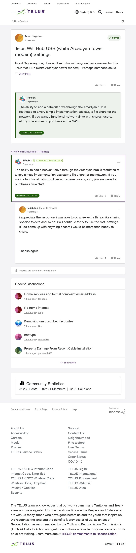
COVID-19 (75, 461)
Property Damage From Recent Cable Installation (58, 348)
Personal (16, 3)
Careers (16, 438)
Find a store (76, 442)
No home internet (36, 307)
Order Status (77, 456)
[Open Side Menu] (12, 11)
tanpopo (42, 298)
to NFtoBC (51, 207)
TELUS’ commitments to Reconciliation (88, 534)
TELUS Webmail (79, 483)
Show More (25, 73)
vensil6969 (43, 339)
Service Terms (78, 452)
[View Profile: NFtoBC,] (22, 99)
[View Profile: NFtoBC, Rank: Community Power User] (18, 162)
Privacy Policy (59, 409)
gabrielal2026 (45, 353)
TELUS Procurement (82, 478)
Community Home (20, 409)
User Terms (76, 447)
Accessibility (19, 433)
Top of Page (41, 409)
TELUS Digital (77, 469)
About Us (17, 428)
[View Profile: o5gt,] (18, 309)
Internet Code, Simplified (28, 473)
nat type (30, 335)
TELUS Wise (77, 488)
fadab (28, 36)
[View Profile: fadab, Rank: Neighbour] (19, 38)
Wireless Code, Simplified (28, 483)
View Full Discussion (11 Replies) (31, 151)
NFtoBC (32, 97)
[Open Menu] (123, 21)
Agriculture (63, 3)
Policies (16, 447)
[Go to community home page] (31, 12)
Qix (40, 325)
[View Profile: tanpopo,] (18, 296)
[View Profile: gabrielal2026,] (18, 350)
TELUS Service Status (26, 452)
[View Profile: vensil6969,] (18, 337)
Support (73, 428)
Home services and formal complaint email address (60, 294)
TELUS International (82, 473)
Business (32, 3)
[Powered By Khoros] (117, 411)
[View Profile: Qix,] (18, 323)
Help (74, 409)
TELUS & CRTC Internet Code (32, 469)
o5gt (40, 312)
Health (47, 3)
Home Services (21, 21)
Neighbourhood (79, 438)
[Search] (100, 12)
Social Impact (82, 3)
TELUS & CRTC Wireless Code (32, 478)
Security (16, 492)
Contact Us (76, 433)
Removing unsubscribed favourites (48, 321)
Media (15, 442)
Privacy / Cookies (23, 488)
